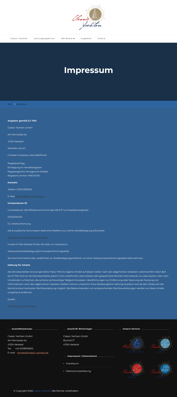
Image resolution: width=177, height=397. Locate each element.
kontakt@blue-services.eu (29, 196)
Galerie (101, 38)
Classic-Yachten (19, 38)
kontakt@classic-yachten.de (32, 352)
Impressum (72, 363)
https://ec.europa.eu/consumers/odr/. (27, 237)
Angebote (86, 38)
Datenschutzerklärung (78, 371)
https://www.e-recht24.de (21, 306)
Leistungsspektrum (44, 38)
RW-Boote (66, 38)
